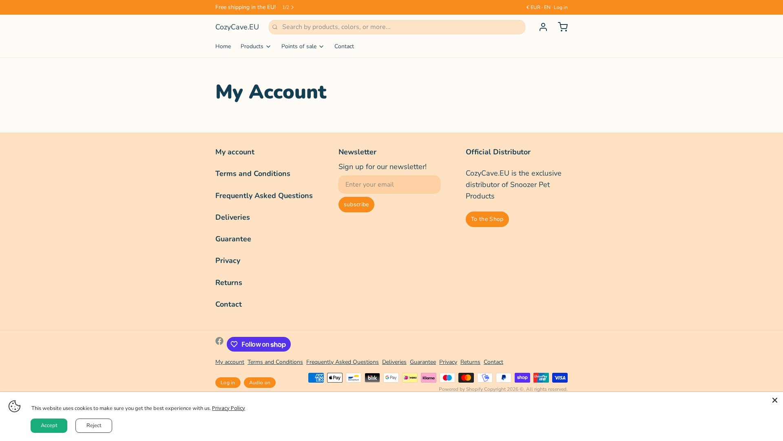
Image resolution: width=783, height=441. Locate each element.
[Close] (775, 400)
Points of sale (298, 46)
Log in (561, 7)
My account (234, 152)
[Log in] (540, 27)
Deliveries (232, 217)
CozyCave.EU (237, 27)
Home (223, 46)
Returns (228, 282)
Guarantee (233, 239)
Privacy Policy (228, 408)
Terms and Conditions (252, 173)
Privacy (227, 260)
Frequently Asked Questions (264, 195)
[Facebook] (219, 344)
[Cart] (559, 27)
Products (252, 46)
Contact (344, 46)
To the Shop (487, 219)
